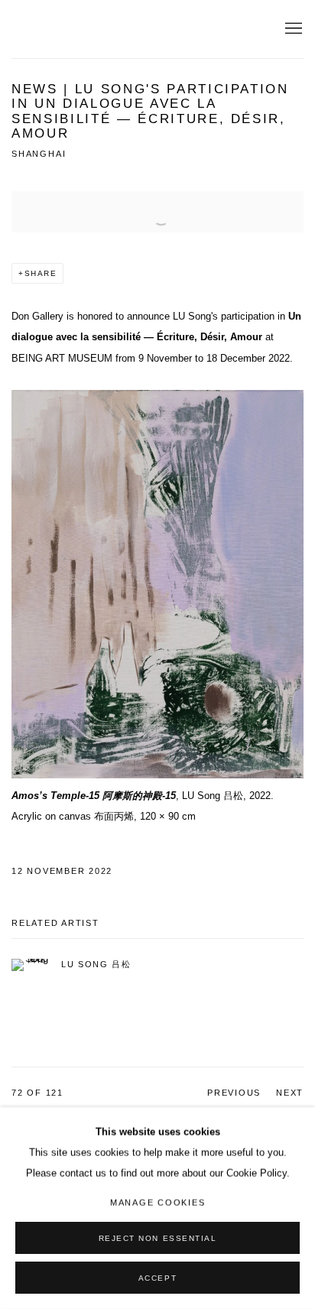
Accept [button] (157, 1278)
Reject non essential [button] (158, 1238)
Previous (234, 1092)
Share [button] (40, 273)
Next (290, 1092)
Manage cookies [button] (158, 1202)
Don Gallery (65, 29)
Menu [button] (292, 29)
